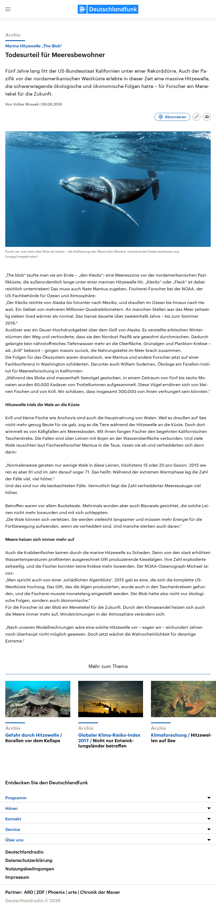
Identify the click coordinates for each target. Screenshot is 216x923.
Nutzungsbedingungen (29, 868)
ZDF (41, 892)
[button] (8, 9)
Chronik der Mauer (100, 892)
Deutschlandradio (24, 851)
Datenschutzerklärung (28, 860)
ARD (29, 892)
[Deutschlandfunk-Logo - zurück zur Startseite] (108, 9)
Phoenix (57, 892)
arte (73, 892)
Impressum (17, 877)
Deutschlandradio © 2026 (33, 900)
